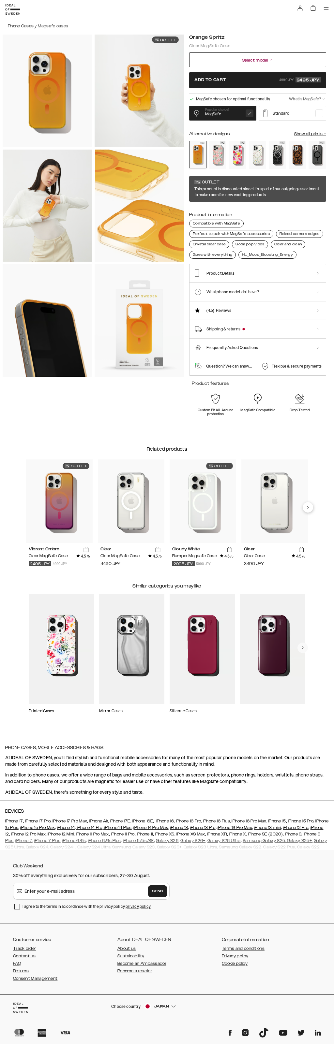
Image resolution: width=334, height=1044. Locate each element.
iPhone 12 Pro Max (28, 834)
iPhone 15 (277, 821)
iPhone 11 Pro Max (92, 834)
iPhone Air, (99, 821)
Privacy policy (235, 956)
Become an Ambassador (141, 963)
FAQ (17, 963)
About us (126, 948)
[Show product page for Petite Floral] (257, 155)
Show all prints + (310, 134)
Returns (21, 971)
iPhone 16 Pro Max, (249, 821)
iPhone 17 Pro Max (70, 821)
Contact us (24, 956)
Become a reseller (134, 971)
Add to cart (257, 80)
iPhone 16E (142, 821)
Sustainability (130, 956)
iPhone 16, (165, 821)
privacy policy (138, 906)
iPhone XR (216, 834)
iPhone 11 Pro (123, 834)
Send (157, 891)
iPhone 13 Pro (203, 827)
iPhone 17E (120, 821)
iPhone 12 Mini (61, 834)
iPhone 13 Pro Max (235, 827)
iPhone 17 (14, 821)
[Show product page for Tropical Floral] (237, 155)
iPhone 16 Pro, (188, 821)
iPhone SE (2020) (265, 834)
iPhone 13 (179, 827)
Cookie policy (235, 963)
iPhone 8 (293, 834)
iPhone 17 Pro (38, 821)
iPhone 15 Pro (300, 821)
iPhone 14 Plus (117, 827)
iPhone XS (165, 834)
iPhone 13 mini (267, 827)
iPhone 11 (145, 834)
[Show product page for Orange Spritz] (197, 154)
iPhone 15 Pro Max (37, 827)
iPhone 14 (66, 827)
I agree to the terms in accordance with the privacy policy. (87, 906)
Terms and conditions (243, 948)
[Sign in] (300, 8)
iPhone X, (237, 834)
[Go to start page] (12, 9)
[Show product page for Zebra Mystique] (277, 155)
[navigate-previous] (308, 507)
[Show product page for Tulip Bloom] (217, 155)
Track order (24, 948)
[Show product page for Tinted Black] (317, 155)
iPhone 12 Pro (296, 827)
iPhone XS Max (190, 834)
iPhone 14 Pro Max (150, 827)
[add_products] (86, 549)
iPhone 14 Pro (89, 827)
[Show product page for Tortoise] (297, 155)
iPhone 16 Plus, (217, 821)
